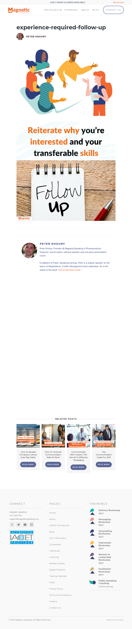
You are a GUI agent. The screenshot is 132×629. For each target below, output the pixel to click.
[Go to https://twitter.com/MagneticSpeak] (18, 524)
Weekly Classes (57, 563)
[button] (61, 10)
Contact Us (113, 10)
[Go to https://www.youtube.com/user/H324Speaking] (25, 524)
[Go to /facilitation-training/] (105, 572)
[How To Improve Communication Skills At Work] (53, 436)
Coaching (54, 557)
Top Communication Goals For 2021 (104, 455)
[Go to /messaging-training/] (105, 523)
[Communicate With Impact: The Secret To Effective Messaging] (78, 436)
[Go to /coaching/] (105, 584)
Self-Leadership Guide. (70, 270)
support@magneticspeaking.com (24, 519)
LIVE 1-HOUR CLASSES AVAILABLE (67, 2)
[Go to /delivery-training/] (105, 513)
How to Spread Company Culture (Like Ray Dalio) (28, 455)
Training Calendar (58, 576)
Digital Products (57, 570)
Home (52, 513)
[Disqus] (66, 310)
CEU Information (57, 538)
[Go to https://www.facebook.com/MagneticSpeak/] (12, 524)
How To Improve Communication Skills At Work (53, 455)
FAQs (52, 582)
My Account (118, 2)
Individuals (51, 10)
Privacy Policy (56, 589)
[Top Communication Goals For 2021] (104, 436)
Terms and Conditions (60, 595)
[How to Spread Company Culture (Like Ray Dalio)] (28, 436)
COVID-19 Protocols (59, 525)
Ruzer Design (118, 620)
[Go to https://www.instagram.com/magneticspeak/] (31, 524)
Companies (71, 10)
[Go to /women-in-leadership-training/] (105, 559)
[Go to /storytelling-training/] (105, 534)
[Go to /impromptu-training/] (105, 546)
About (85, 10)
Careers (53, 601)
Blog (96, 10)
